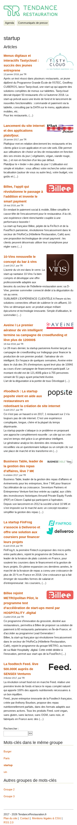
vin (5, 771)
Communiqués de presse (33, 22)
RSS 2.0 (8, 822)
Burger (7, 751)
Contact (24, 818)
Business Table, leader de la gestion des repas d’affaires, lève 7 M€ (23, 466)
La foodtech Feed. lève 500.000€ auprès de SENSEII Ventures (21, 669)
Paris (7, 758)
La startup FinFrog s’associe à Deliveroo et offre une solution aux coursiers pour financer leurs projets (22, 532)
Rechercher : (11, 728)
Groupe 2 (9, 789)
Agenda (9, 22)
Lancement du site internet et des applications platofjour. (24, 130)
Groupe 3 (9, 796)
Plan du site (10, 818)
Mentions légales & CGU (46, 818)
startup (8, 765)
